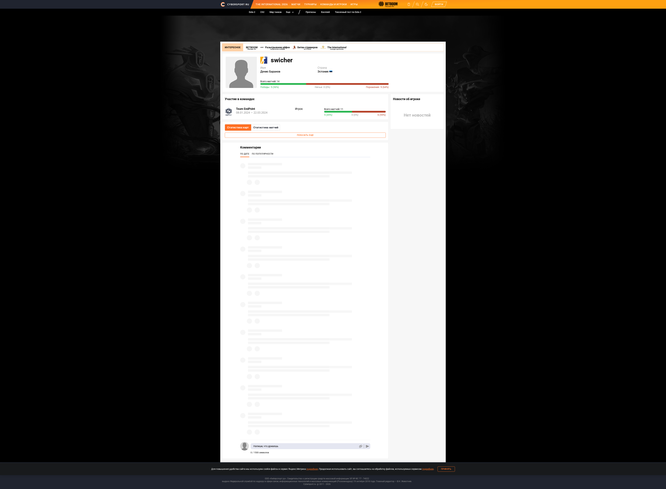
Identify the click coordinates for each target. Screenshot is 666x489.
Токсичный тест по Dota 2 (348, 12)
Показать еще (305, 135)
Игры (354, 4)
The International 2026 (272, 4)
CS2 (262, 12)
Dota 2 (252, 12)
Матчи (295, 4)
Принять (446, 469)
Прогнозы (311, 12)
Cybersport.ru (309, 484)
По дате (244, 154)
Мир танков (275, 12)
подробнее (312, 469)
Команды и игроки (333, 4)
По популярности (263, 154)
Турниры (310, 4)
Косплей (325, 12)
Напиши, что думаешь (265, 446)
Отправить (367, 446)
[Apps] (408, 4)
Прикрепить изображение (360, 446)
